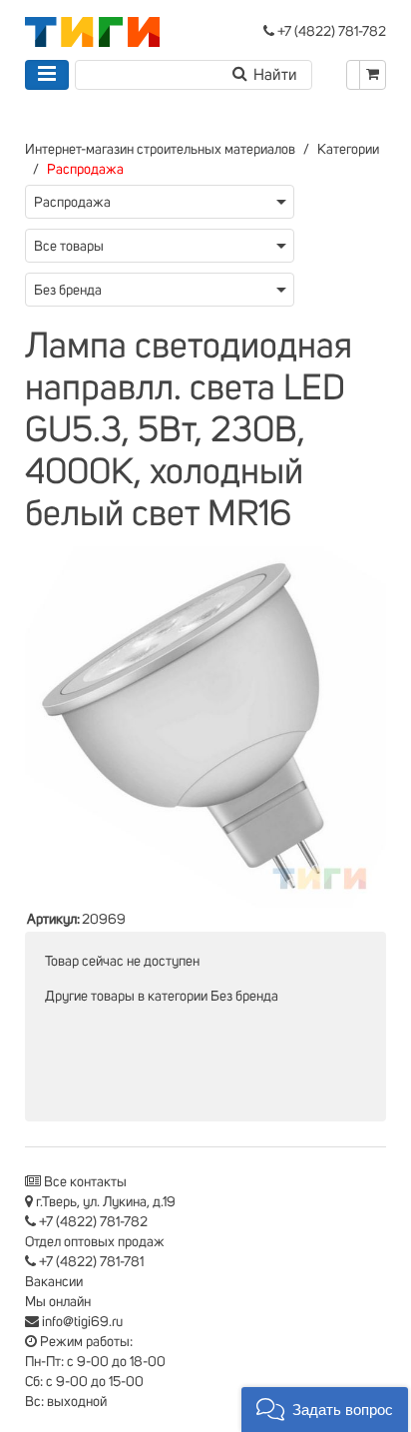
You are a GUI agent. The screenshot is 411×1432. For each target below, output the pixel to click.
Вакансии (54, 1282)
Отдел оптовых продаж (95, 1242)
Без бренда (244, 997)
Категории (348, 150)
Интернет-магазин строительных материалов (160, 150)
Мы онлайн (58, 1302)
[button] (324, 1409)
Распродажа (85, 170)
